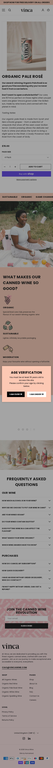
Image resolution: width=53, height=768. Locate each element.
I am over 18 (15, 394)
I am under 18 (37, 394)
